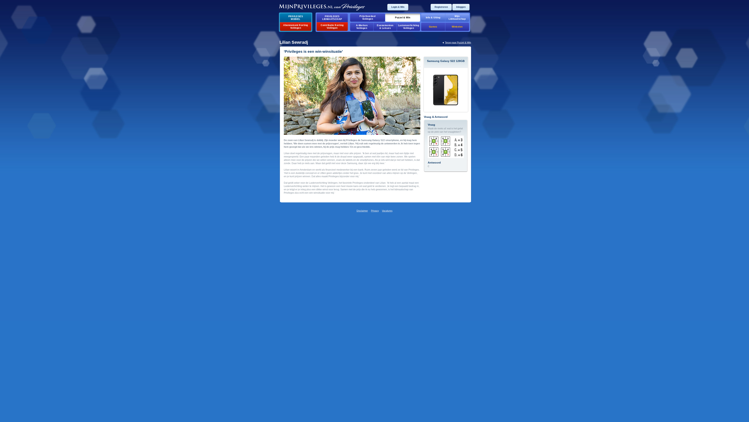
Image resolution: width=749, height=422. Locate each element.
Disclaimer (362, 210)
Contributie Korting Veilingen (332, 26)
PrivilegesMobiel (295, 18)
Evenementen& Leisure (385, 27)
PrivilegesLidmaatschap (332, 18)
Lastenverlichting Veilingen (408, 27)
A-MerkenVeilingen (362, 27)
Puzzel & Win (402, 17)
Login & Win (397, 7)
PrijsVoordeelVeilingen (367, 17)
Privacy (375, 210)
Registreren (441, 7)
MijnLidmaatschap (457, 17)
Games (433, 26)
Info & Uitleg (433, 17)
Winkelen (457, 26)
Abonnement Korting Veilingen (295, 26)
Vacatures (387, 210)
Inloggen (461, 7)
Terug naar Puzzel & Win (458, 42)
